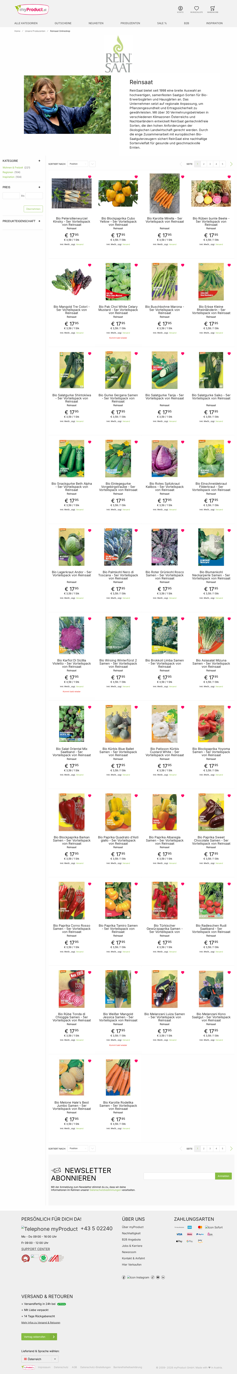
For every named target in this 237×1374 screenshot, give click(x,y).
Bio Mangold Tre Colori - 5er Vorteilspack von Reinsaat (72, 310)
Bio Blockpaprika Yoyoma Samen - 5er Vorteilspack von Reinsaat (211, 752)
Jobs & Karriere (132, 1245)
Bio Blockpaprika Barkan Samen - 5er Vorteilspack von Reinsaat (72, 840)
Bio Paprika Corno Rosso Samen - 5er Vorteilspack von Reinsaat (72, 928)
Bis (22, 195)
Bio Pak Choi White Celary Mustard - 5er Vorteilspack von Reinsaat (118, 310)
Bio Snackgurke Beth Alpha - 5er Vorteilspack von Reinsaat (72, 486)
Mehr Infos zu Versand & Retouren (40, 1322)
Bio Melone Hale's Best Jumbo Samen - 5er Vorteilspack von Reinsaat (72, 1105)
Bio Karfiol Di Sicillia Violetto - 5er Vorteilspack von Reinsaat (71, 663)
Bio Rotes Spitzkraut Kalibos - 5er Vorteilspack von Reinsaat (165, 486)
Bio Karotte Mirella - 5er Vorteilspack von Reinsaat (165, 220)
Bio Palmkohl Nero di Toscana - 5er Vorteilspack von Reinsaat (118, 575)
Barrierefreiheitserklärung (127, 1367)
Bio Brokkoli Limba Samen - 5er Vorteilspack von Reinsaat (164, 663)
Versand (79, 244)
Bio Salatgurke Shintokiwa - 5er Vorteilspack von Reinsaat (71, 398)
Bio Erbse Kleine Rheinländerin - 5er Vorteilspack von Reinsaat (211, 310)
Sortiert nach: (57, 164)
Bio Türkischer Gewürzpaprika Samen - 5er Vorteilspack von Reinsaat (165, 930)
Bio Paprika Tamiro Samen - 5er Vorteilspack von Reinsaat (118, 928)
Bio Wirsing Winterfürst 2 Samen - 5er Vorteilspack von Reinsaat (118, 663)
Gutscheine (63, 23)
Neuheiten (96, 23)
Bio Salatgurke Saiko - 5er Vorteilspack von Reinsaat (211, 397)
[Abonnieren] (223, 1176)
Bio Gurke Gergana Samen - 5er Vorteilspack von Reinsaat (118, 398)
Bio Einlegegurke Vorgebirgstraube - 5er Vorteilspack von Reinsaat (118, 486)
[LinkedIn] (163, 1277)
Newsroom (129, 1252)
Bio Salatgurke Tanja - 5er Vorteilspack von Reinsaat (164, 397)
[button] (90, 176)
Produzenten (130, 23)
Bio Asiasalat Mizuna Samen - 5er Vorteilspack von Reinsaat (211, 663)
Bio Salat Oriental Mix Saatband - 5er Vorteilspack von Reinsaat (72, 752)
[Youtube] (158, 1277)
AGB (74, 1367)
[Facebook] (123, 1277)
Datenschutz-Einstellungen (95, 1367)
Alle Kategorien (25, 23)
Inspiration (214, 23)
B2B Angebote (131, 1239)
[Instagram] (138, 1277)
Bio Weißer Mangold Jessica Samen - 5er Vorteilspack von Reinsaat (118, 1017)
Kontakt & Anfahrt (133, 1258)
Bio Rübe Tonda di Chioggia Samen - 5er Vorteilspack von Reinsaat (72, 1017)
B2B (186, 23)
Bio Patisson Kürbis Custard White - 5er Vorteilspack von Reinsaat (165, 752)
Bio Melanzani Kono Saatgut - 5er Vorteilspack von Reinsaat (211, 1017)
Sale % (162, 23)
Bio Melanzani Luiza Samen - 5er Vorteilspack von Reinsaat (164, 1017)
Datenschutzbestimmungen (105, 1189)
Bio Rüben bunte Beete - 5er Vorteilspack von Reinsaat (211, 221)
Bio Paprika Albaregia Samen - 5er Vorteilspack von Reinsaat (165, 840)
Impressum (44, 1367)
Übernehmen (33, 209)
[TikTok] (152, 1277)
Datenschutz (61, 1367)
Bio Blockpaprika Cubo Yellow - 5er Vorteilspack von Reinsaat (118, 221)
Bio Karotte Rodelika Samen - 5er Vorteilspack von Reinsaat (118, 1105)
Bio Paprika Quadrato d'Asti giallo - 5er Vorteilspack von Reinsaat (118, 840)
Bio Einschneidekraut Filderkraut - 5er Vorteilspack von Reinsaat (211, 486)
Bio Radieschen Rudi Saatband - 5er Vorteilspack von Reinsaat (211, 928)
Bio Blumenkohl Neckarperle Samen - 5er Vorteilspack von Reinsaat (211, 575)
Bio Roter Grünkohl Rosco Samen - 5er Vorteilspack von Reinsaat (165, 575)
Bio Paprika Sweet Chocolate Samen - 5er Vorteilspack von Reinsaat (211, 840)
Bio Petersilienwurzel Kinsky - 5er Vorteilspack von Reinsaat (71, 221)
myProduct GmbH (184, 1367)
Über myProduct (132, 1227)
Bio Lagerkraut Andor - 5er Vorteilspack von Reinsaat (72, 574)
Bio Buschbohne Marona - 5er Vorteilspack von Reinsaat (164, 310)
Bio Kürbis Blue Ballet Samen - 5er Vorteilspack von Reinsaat (118, 752)
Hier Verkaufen (131, 1264)
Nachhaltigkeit (131, 1233)
